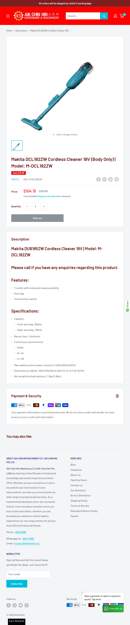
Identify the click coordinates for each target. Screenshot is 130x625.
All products (21, 30)
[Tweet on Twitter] (110, 179)
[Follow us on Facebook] (8, 605)
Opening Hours (79, 479)
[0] (122, 16)
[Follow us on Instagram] (14, 605)
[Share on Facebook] (98, 179)
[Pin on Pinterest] (104, 179)
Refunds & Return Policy (84, 510)
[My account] (115, 16)
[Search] (104, 15)
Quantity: (16, 206)
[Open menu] (8, 16)
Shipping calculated (47, 196)
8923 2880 (28, 538)
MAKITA (15, 179)
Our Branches (78, 490)
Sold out (37, 218)
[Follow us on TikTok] (26, 605)
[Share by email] (116, 179)
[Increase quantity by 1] (43, 206)
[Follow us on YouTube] (20, 605)
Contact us (77, 485)
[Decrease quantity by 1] (27, 206)
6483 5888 (20, 532)
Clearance (76, 469)
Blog (73, 464)
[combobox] (83, 15)
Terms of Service (80, 505)
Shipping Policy (79, 500)
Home (9, 30)
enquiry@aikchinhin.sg (26, 543)
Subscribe (17, 583)
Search (74, 515)
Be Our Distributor (81, 495)
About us (76, 474)
